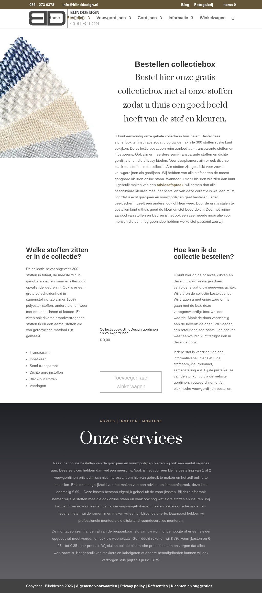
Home (54, 18)
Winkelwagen (213, 18)
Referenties (158, 586)
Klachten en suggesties (191, 586)
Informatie (178, 18)
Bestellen (76, 18)
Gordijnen (147, 18)
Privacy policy (132, 586)
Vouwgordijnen (111, 18)
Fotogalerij (203, 5)
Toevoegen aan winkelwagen (131, 382)
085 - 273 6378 (41, 5)
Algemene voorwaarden (96, 586)
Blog (185, 5)
